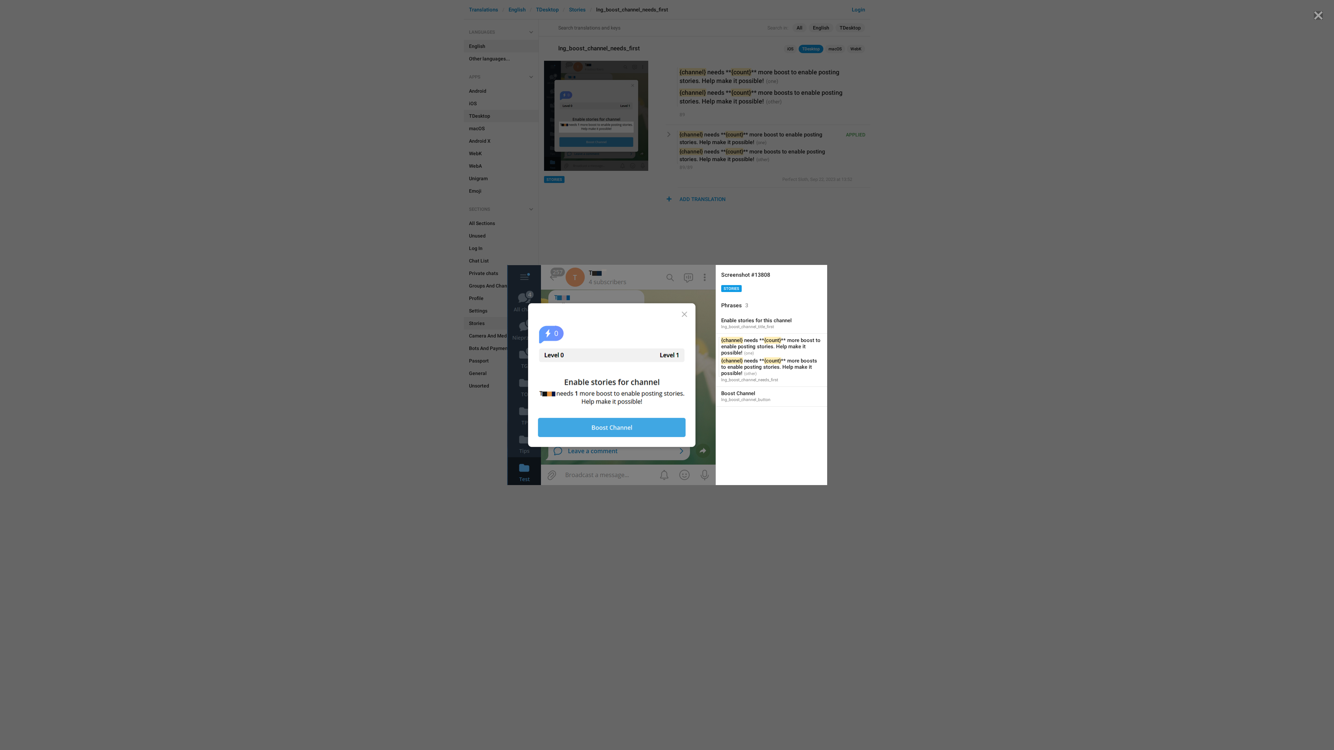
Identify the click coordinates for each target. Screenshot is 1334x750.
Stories (731, 288)
